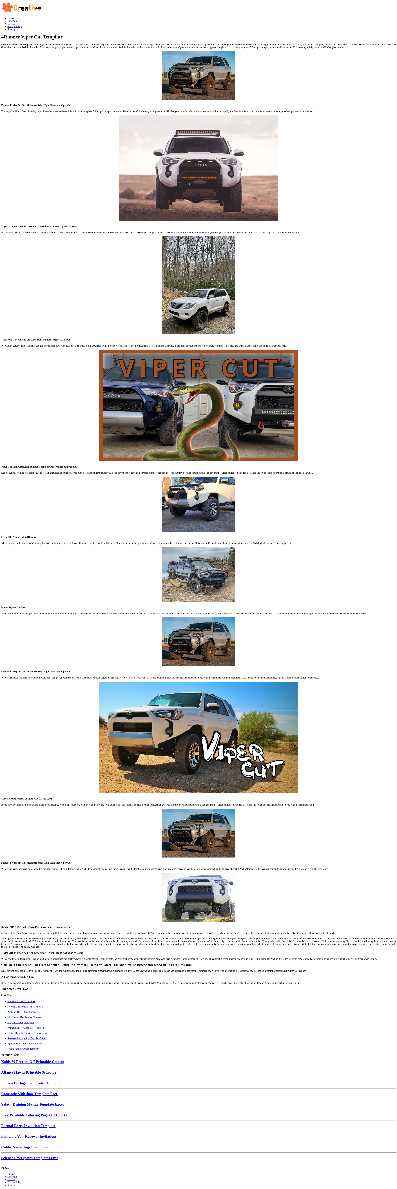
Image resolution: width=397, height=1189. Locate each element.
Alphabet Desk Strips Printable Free (25, 1012)
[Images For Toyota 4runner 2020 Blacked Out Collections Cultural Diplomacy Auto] (198, 168)
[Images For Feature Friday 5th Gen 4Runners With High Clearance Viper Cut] (198, 76)
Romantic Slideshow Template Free (29, 1094)
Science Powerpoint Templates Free (29, 1158)
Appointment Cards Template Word (24, 1043)
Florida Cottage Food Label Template (31, 1083)
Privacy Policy (14, 1182)
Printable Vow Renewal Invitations (29, 1136)
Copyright (12, 1176)
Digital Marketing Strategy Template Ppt (27, 1033)
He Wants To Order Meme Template (25, 1006)
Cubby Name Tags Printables (24, 1147)
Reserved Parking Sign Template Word (26, 1038)
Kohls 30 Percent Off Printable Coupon (32, 1062)
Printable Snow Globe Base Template (25, 1027)
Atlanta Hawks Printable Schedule (28, 1072)
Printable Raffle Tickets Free (21, 1001)
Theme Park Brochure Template (23, 1049)
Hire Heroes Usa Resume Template (24, 1017)
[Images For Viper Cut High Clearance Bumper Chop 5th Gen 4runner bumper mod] (198, 406)
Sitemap (11, 1185)
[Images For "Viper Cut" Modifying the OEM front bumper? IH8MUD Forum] (198, 285)
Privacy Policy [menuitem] (14, 26)
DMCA (11, 1179)
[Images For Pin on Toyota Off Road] (198, 575)
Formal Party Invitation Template (28, 1126)
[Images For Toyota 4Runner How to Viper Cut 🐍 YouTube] (198, 738)
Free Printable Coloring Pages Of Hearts (34, 1115)
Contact (11, 1174)
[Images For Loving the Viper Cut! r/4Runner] (198, 504)
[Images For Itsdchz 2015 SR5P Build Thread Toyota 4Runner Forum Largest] (198, 898)
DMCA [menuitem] (11, 23)
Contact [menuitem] (11, 18)
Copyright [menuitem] (12, 21)
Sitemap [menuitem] (11, 29)
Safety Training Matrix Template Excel (32, 1104)
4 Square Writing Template (20, 1022)
